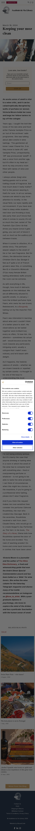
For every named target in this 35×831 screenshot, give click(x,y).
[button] (28, 2)
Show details (25, 437)
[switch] (30, 418)
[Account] (30, 2)
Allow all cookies (17, 442)
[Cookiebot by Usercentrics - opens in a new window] (25, 382)
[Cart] (33, 2)
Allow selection (17, 447)
